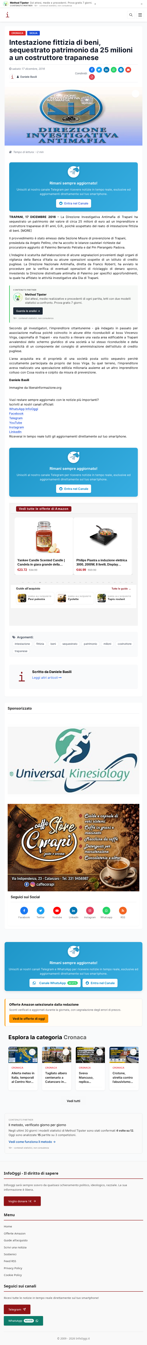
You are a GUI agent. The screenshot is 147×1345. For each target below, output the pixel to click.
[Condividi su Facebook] (92, 70)
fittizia (40, 643)
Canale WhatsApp (57, 983)
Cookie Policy (13, 1275)
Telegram (16, 418)
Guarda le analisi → (28, 310)
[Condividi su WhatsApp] (114, 70)
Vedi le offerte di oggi (29, 1019)
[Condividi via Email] (128, 70)
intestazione (22, 643)
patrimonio (90, 643)
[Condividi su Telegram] (121, 70)
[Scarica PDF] (92, 77)
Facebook (16, 413)
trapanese (21, 651)
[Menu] (140, 15)
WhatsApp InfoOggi (23, 409)
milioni (107, 643)
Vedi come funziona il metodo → (32, 1142)
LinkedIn (15, 432)
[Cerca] (131, 15)
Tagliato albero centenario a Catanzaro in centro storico (56, 1077)
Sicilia (33, 33)
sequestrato (69, 643)
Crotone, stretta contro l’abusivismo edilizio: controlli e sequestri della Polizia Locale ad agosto (123, 1077)
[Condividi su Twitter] (99, 70)
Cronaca (17, 33)
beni (53, 643)
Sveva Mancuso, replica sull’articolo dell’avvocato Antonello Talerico (88, 1077)
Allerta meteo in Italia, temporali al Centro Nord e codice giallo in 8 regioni (22, 1077)
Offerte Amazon (14, 1233)
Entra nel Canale (76, 203)
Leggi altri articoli (45, 677)
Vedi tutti (73, 1101)
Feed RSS (10, 1261)
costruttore (124, 643)
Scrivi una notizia (15, 1247)
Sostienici (10, 1254)
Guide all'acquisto (16, 1240)
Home (8, 1226)
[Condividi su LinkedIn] (106, 70)
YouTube (15, 423)
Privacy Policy (13, 1268)
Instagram (16, 427)
